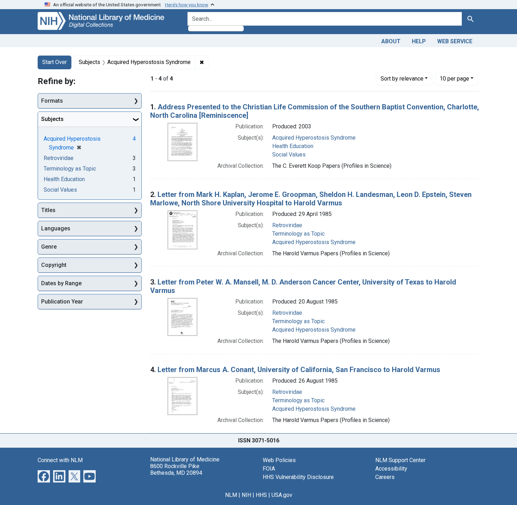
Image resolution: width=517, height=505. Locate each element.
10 (454, 78)
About (391, 41)
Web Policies (279, 460)
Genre (49, 246)
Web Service (454, 41)
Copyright (53, 265)
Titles (48, 210)
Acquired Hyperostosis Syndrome (314, 137)
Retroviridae (287, 225)
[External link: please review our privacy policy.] (44, 475)
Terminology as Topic (298, 233)
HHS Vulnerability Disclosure (298, 477)
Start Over (54, 62)
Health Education (292, 146)
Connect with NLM (60, 460)
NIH (246, 495)
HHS (261, 495)
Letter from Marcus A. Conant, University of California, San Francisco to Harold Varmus (299, 369)
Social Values (289, 154)
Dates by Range (61, 283)
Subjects (52, 119)
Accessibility (391, 468)
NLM (231, 495)
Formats (52, 100)
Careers (385, 477)
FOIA (269, 468)
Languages (55, 228)
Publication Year (62, 301)
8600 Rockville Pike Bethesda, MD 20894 (176, 469)
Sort (402, 78)
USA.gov (282, 495)
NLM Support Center (400, 460)
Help (419, 41)
